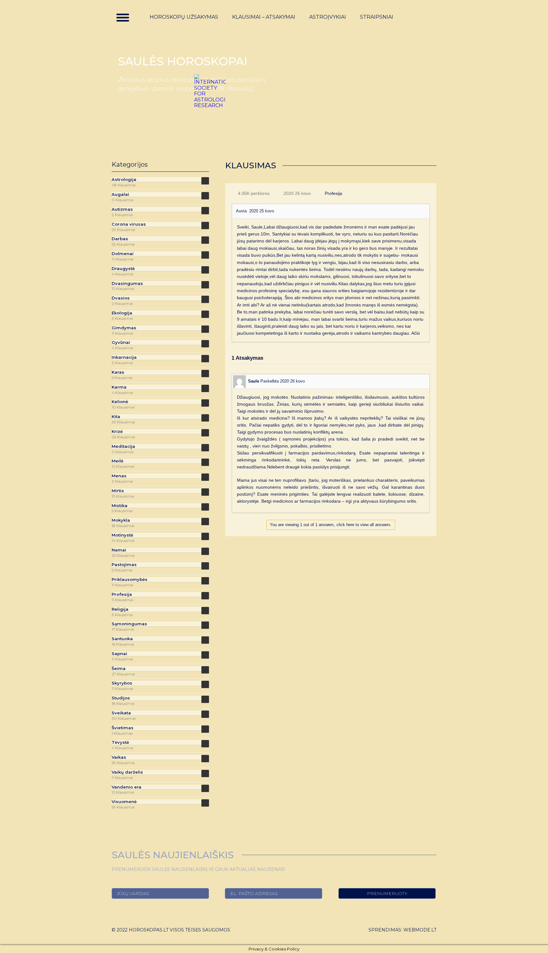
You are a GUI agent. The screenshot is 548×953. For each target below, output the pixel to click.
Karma (119, 387)
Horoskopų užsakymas (184, 17)
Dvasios (121, 298)
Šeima (119, 668)
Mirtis (118, 490)
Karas (118, 372)
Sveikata (121, 713)
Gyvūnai (121, 342)
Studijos (121, 698)
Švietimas (123, 727)
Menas (119, 475)
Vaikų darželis (127, 772)
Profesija (333, 193)
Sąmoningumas (129, 623)
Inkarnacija (124, 357)
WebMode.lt (419, 930)
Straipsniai (376, 17)
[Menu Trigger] (123, 17)
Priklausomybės (129, 579)
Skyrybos (122, 683)
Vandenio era (126, 787)
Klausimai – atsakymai (263, 17)
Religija (120, 609)
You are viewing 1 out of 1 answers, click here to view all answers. (331, 524)
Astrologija (124, 179)
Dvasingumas (127, 283)
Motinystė (122, 535)
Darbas (120, 238)
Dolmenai (123, 253)
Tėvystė (120, 742)
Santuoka (122, 638)
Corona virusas (129, 224)
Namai (119, 550)
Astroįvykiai (327, 17)
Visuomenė (124, 801)
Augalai (120, 194)
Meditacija (123, 446)
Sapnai (119, 653)
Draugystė (123, 268)
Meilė (117, 461)
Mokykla (121, 520)
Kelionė (120, 401)
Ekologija (122, 313)
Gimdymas (124, 327)
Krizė (117, 431)
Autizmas (122, 209)
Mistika (119, 505)
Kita (116, 416)
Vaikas (119, 757)
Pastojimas (124, 564)
